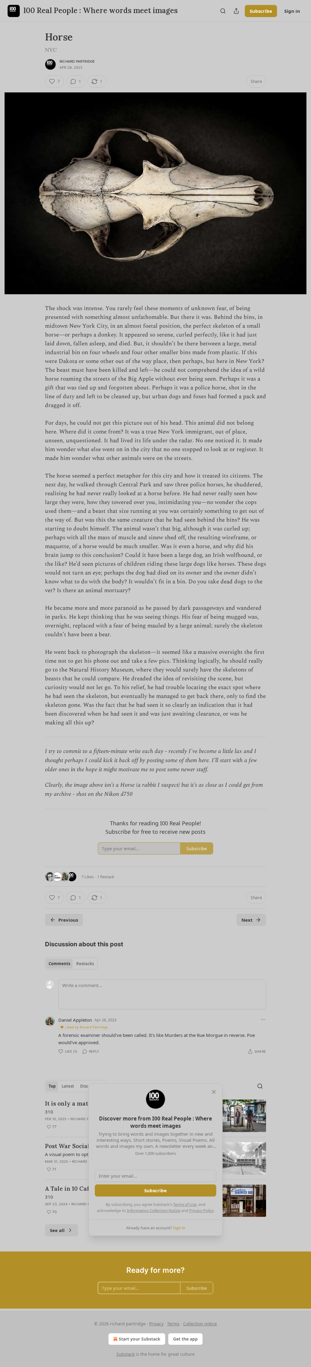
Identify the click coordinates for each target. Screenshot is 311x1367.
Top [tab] (52, 1086)
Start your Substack (139, 1339)
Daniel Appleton (75, 1020)
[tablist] (71, 964)
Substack (125, 1354)
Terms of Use (185, 1204)
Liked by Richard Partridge (86, 1027)
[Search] (223, 11)
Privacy (156, 1324)
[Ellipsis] (263, 1019)
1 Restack (105, 876)
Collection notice (200, 1324)
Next (247, 920)
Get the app (185, 1339)
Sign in (292, 11)
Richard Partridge (77, 61)
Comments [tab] (59, 963)
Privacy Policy (201, 1210)
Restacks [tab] (85, 963)
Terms (173, 1324)
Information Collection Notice (153, 1210)
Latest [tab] (68, 1086)
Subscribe (261, 11)
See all (57, 1230)
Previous (68, 920)
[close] (214, 1092)
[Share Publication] (236, 11)
